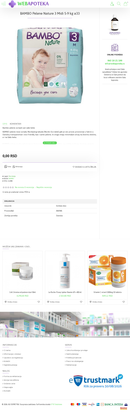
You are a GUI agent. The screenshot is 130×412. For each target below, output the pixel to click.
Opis (5, 124)
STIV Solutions (56, 404)
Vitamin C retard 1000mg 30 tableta (107, 292)
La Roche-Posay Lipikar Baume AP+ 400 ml (65, 292)
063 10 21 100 (115, 60)
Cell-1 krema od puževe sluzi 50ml (22, 292)
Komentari (15, 124)
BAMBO (11, 178)
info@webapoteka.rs (115, 63)
